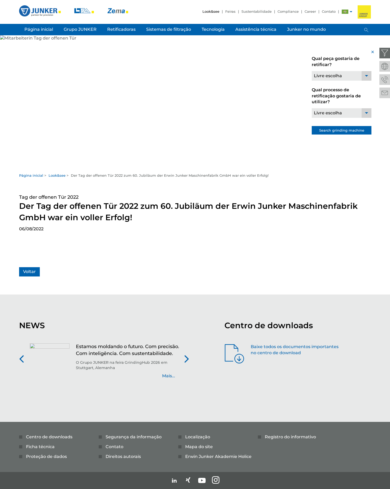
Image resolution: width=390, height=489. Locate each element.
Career (310, 11)
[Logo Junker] (40, 10)
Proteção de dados (46, 456)
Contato (329, 11)
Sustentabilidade (256, 11)
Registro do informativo (290, 436)
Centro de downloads (49, 436)
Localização (197, 436)
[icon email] (384, 93)
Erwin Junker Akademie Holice (218, 456)
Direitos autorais (123, 456)
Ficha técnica (40, 446)
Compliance (288, 11)
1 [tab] (195, 164)
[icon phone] (384, 79)
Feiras (230, 11)
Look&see (210, 11)
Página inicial (31, 175)
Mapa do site (199, 446)
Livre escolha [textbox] (328, 75)
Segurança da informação (134, 436)
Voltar (29, 271)
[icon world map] (384, 66)
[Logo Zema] (117, 10)
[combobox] (341, 76)
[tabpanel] (195, 102)
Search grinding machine (341, 130)
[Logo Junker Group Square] (364, 12)
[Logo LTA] (84, 10)
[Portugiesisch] (345, 12)
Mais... (168, 375)
